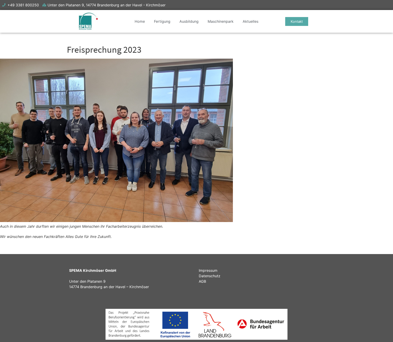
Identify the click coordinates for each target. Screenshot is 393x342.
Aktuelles (250, 21)
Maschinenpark (221, 21)
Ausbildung (189, 21)
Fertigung (162, 21)
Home (140, 21)
